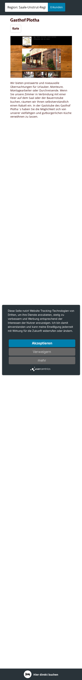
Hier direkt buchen (45, 674)
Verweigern (42, 352)
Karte (15, 28)
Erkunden (56, 7)
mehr (42, 360)
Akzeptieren (42, 343)
